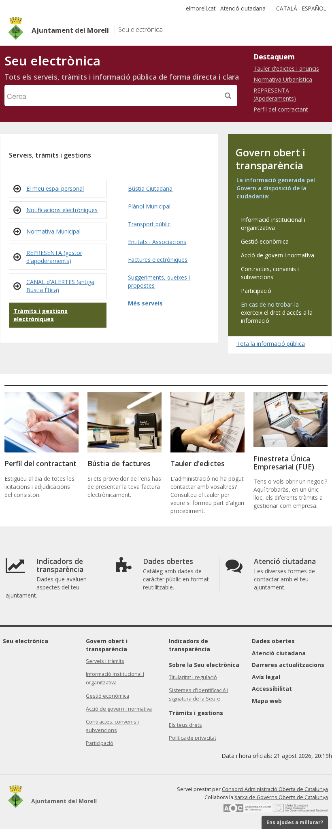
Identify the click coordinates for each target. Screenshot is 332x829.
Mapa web (267, 701)
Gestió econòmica (107, 695)
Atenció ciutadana (243, 8)
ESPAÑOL (314, 8)
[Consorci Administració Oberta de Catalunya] (247, 810)
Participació (99, 743)
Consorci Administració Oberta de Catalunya (275, 789)
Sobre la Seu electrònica (204, 665)
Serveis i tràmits (105, 661)
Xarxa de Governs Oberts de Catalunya (281, 797)
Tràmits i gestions (196, 713)
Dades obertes (273, 641)
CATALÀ (286, 8)
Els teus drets (185, 725)
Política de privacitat (192, 737)
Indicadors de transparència (189, 645)
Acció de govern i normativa (119, 708)
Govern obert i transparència (107, 645)
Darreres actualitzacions (288, 665)
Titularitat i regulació (193, 677)
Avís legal (266, 677)
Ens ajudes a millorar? (294, 822)
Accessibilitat (272, 688)
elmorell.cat (200, 8)
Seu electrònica (25, 641)
